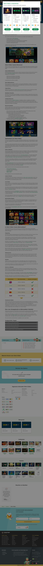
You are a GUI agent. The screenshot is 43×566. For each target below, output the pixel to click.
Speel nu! (7, 29)
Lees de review (7, 31)
